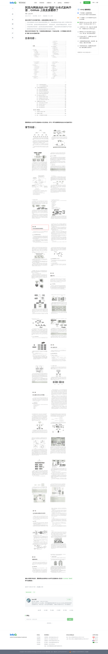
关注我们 (38, 644)
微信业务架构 (28, 592)
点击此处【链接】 (68, 578)
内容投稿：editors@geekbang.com (51, 637)
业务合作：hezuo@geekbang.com (51, 638)
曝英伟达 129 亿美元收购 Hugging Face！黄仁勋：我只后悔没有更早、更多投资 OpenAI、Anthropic (88, 32)
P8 (34, 592)
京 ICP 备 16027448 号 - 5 (63, 651)
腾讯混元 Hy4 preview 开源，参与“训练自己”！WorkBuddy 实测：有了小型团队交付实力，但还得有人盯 (88, 23)
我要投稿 (38, 638)
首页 (35, 2)
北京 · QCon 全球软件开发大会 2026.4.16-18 (75, 637)
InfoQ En (96, 637)
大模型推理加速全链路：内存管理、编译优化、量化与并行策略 (88, 42)
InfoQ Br (96, 642)
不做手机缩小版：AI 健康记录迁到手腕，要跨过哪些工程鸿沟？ (88, 46)
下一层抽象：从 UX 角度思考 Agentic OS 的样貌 (87, 18)
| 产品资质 (86, 651)
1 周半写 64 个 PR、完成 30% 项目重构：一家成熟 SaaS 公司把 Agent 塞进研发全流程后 (88, 27)
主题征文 (49, 2)
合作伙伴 (38, 640)
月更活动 (41, 2)
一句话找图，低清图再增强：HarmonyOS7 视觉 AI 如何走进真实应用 (88, 13)
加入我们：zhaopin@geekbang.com (51, 642)
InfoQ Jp (96, 638)
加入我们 (38, 642)
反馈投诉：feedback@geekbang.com (51, 640)
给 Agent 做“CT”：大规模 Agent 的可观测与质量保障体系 (88, 37)
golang (59, 2)
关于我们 (38, 637)
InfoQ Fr (96, 640)
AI (54, 2)
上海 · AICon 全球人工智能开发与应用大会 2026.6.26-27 (77, 638)
